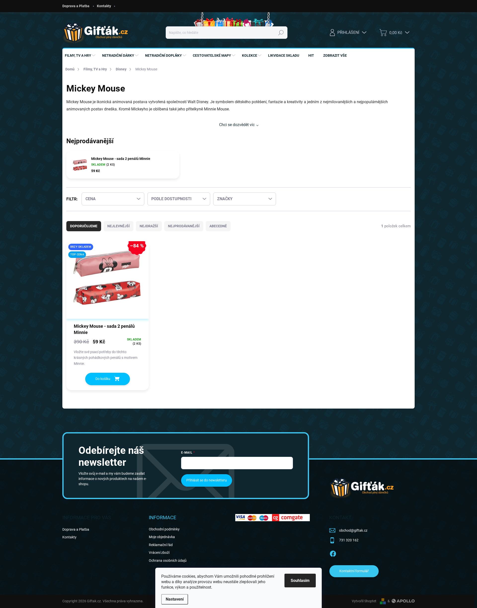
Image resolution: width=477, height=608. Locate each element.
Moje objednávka (162, 537)
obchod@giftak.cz (353, 530)
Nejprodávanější (183, 226)
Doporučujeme (83, 226)
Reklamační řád (161, 545)
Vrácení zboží (159, 553)
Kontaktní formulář (354, 571)
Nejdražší (149, 226)
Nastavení (175, 599)
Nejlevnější (118, 226)
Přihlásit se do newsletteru (206, 480)
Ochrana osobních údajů (168, 560)
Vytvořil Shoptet (364, 601)
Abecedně (218, 226)
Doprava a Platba (75, 6)
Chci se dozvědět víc (237, 124)
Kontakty (104, 6)
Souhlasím (300, 580)
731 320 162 (348, 540)
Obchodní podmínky (164, 529)
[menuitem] (81, 55)
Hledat (281, 33)
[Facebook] (333, 553)
